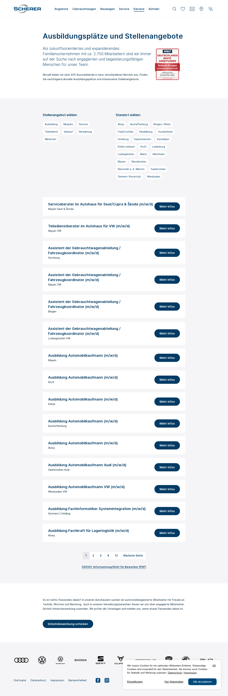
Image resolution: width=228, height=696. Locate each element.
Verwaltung (85, 131)
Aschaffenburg (139, 124)
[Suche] (174, 9)
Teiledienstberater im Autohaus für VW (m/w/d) (89, 226)
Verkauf (68, 131)
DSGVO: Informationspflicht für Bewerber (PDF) (114, 567)
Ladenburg (158, 146)
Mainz (143, 154)
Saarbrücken (158, 169)
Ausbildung (51, 124)
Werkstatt (50, 139)
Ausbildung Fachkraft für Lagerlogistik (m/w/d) (88, 530)
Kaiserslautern (142, 139)
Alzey (121, 124)
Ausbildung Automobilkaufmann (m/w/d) (83, 355)
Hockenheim (165, 131)
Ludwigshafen (126, 154)
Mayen (122, 161)
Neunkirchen (138, 161)
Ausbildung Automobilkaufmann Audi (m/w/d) (87, 465)
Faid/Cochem (125, 131)
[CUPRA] (121, 660)
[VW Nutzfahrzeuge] (60, 660)
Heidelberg (145, 131)
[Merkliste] (182, 9)
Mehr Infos (167, 206)
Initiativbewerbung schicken (68, 624)
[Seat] (101, 660)
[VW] (42, 660)
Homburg (123, 139)
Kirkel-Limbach (126, 146)
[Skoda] (80, 660)
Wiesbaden (153, 176)
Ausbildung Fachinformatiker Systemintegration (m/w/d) (97, 509)
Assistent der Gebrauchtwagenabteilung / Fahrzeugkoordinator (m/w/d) (84, 250)
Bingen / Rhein (162, 124)
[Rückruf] (210, 9)
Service (83, 124)
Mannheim (159, 154)
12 (116, 555)
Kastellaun (163, 139)
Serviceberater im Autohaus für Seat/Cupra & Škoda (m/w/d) (100, 204)
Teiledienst (51, 131)
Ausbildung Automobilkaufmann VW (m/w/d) (86, 487)
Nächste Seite (133, 555)
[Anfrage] (192, 9)
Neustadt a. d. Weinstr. (131, 169)
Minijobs (68, 124)
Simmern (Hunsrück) (129, 176)
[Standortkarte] (201, 9)
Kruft (144, 146)
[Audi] (21, 660)
